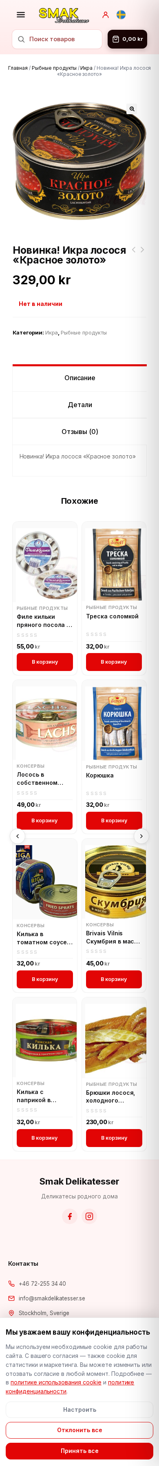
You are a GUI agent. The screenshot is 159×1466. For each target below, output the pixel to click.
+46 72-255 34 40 (42, 1283)
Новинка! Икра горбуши (142, 254)
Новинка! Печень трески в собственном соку (133, 254)
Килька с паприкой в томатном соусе (42, 1096)
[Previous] (17, 836)
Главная (18, 68)
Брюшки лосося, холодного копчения (110, 1097)
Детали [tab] (80, 405)
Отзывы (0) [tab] (80, 431)
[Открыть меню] (21, 15)
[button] (131, 109)
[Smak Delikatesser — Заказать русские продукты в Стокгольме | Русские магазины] (64, 14)
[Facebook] (69, 1216)
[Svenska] (121, 14)
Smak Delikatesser (79, 1181)
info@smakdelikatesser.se (52, 1298)
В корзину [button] (45, 662)
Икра (86, 68)
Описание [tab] (80, 378)
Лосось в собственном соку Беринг (37, 778)
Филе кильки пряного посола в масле (43, 621)
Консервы (31, 766)
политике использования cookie (56, 1382)
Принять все (80, 1450)
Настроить (79, 1409)
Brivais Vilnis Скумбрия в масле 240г (113, 937)
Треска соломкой (112, 616)
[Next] (141, 836)
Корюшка (100, 775)
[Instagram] (89, 1216)
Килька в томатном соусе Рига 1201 (42, 938)
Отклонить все (79, 1429)
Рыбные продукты (54, 68)
